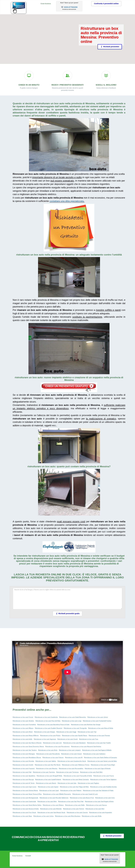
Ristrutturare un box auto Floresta (99, 735)
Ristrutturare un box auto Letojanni (70, 750)
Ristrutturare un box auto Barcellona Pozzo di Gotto (53, 724)
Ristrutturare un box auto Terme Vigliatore (103, 779)
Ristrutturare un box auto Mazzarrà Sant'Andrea (86, 746)
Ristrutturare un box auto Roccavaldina (71, 768)
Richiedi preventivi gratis (69, 614)
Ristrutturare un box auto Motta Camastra (76, 779)
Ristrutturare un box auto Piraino (50, 735)
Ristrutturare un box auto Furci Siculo (24, 812)
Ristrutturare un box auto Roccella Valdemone (54, 798)
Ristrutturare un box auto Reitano (53, 805)
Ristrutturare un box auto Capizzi (48, 787)
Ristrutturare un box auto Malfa (75, 805)
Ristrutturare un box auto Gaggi (66, 732)
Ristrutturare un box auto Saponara (45, 739)
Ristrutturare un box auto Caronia (77, 812)
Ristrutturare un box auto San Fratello (99, 743)
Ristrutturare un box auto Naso (22, 816)
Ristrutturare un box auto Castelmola (46, 717)
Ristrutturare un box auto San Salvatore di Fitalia (98, 790)
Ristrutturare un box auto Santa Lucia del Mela (102, 761)
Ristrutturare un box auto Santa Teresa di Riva (27, 794)
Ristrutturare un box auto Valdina (45, 761)
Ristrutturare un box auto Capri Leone (24, 787)
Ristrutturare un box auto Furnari (23, 717)
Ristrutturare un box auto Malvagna (24, 754)
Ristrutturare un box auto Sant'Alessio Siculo (51, 812)
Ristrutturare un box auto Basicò (46, 783)
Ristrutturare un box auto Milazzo (23, 728)
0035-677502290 (70, 7)
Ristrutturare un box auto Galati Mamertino (72, 717)
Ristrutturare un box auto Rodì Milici (91, 772)
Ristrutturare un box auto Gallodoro (94, 754)
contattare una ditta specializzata (67, 201)
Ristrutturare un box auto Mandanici (74, 743)
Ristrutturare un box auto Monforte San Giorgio (85, 724)
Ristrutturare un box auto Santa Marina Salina (27, 805)
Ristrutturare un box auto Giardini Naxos (74, 735)
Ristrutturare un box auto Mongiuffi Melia (49, 776)
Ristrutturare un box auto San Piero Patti (70, 801)
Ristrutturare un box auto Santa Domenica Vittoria (28, 746)
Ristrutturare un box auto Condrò (23, 765)
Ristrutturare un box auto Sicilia (91, 816)
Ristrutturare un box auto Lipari (49, 790)
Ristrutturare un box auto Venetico (23, 721)
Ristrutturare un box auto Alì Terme (23, 783)
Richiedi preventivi (111, 47)
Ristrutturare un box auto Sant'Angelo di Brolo (99, 801)
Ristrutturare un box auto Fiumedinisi (24, 724)
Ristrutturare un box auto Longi (71, 721)
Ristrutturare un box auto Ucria (105, 798)
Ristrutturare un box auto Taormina (44, 772)
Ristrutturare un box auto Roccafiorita (48, 754)
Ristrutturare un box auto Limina (43, 816)
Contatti (28, 856)
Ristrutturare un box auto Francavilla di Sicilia (78, 776)
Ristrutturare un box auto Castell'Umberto (48, 779)
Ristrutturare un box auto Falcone (53, 757)
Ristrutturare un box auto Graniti (67, 739)
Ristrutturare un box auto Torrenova (67, 772)
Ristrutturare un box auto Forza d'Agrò (103, 765)
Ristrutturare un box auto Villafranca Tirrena (75, 765)
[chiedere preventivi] (69, 227)
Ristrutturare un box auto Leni (52, 743)
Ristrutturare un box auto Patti (22, 772)
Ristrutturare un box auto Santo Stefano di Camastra (100, 757)
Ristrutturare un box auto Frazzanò (24, 768)
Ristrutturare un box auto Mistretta (51, 809)
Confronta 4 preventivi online (106, 4)
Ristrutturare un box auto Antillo (22, 739)
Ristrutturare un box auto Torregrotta (75, 728)
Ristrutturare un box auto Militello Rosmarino (57, 794)
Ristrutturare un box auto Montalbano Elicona (27, 757)
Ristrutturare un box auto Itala (67, 783)
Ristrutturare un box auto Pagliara (88, 783)
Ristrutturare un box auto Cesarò (71, 754)
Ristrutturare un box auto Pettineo (70, 790)
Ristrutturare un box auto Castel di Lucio (85, 794)
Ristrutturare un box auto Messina (46, 768)
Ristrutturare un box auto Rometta (23, 761)
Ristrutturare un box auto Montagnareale (25, 798)
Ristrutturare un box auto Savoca (96, 805)
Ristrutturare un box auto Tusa (88, 739)
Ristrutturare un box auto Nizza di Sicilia (100, 728)
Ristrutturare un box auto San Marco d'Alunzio (27, 743)
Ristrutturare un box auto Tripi (87, 732)
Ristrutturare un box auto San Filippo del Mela (74, 787)
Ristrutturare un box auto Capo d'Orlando (98, 768)
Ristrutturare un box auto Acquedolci (100, 812)
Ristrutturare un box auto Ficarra (103, 776)
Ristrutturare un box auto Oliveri (23, 732)
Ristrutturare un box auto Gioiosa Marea (25, 790)
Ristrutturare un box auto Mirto (47, 801)
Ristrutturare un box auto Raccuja (23, 779)
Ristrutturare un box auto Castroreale (24, 801)
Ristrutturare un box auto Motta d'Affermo (26, 735)
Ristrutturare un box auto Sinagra (44, 732)
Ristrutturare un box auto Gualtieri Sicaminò (48, 728)
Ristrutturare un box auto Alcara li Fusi (82, 798)
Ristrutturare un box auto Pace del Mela (47, 721)
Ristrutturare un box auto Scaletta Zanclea (103, 787)
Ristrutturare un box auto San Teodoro (25, 750)
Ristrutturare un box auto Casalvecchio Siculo (72, 761)
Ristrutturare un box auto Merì (94, 809)
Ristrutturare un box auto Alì (74, 757)
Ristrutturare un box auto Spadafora (24, 776)
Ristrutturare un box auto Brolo (47, 750)
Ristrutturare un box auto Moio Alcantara (67, 816)
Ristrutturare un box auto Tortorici (73, 809)
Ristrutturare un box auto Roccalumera (57, 746)
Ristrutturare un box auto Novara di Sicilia (26, 809)
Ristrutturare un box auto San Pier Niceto (47, 765)
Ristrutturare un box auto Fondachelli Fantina (97, 721)
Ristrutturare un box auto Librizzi (97, 717)
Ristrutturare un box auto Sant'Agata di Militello (96, 750)
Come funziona (46, 3)
